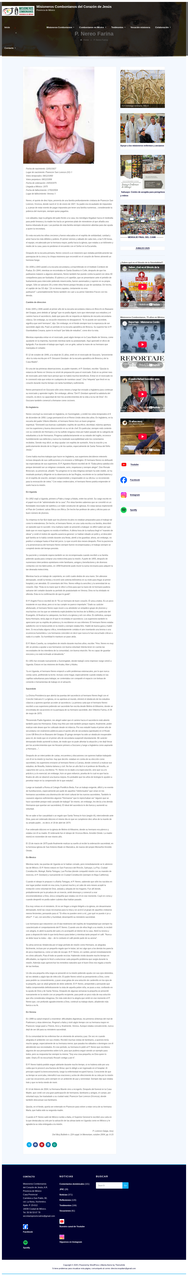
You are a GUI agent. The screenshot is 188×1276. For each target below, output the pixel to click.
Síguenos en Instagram (70, 1242)
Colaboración (162, 27)
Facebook (135, 480)
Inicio (7, 27)
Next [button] (162, 88)
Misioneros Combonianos (60, 27)
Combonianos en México (91, 27)
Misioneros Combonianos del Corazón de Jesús (74, 6)
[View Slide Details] (142, 86)
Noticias (63, 1195)
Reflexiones (65, 1200)
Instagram (135, 495)
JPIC (61, 1189)
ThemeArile (120, 1265)
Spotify (133, 510)
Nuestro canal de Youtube (72, 1226)
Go (125, 1185)
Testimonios (117, 27)
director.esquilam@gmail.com (123, 1268)
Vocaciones (65, 1211)
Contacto (9, 48)
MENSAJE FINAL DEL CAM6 (142, 237)
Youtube (134, 464)
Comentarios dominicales (71, 1184)
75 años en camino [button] (123, 88)
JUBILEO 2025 (143, 248)
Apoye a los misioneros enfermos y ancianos (142, 146)
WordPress (94, 1265)
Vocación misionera (140, 27)
